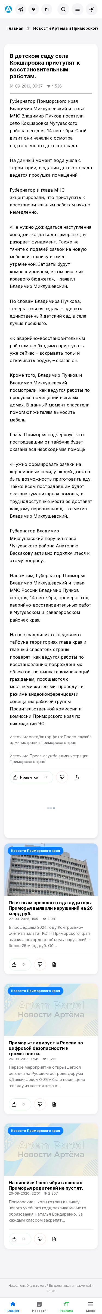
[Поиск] (63, 9)
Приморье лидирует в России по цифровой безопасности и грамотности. (46, 1048)
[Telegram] (20, 9)
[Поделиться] (77, 777)
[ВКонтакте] (33, 9)
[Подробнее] (54, 964)
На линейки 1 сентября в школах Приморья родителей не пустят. (46, 1185)
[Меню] (78, 9)
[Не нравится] (62, 777)
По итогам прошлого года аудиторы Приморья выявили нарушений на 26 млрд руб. (51, 908)
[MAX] (46, 9)
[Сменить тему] (92, 9)
